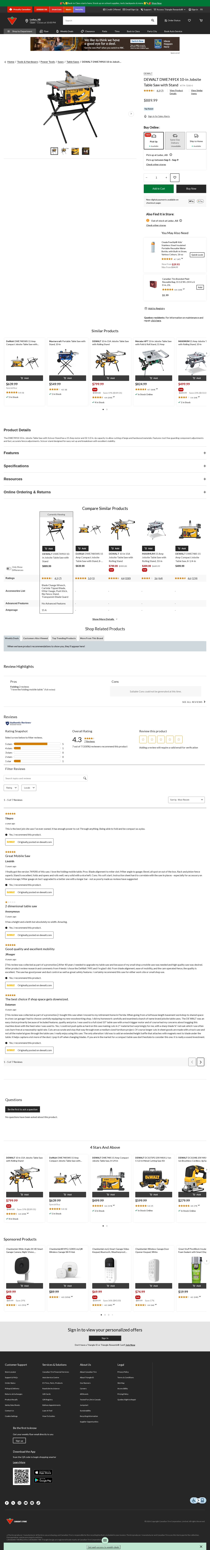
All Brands (84, 1394)
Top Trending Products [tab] (64, 638)
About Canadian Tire (88, 1372)
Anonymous (12, 911)
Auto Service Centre (50, 1377)
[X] (13, 1503)
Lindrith (9, 861)
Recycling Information (89, 1416)
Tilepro (9, 818)
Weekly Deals (66, 31)
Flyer (46, 31)
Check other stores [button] (156, 164)
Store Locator (10, 1372)
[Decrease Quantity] (146, 178)
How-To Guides (48, 1416)
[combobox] (189, 800)
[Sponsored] (105, 44)
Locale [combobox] (27, 788)
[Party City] (79, 9)
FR (201, 9)
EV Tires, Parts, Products (52, 1383)
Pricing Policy (123, 1394)
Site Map (120, 1383)
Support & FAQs (11, 1377)
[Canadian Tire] (42, 9)
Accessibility (122, 1388)
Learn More (19, 1462)
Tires (117, 31)
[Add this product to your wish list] (174, 177)
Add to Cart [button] (159, 188)
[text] (24, 392)
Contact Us (9, 1410)
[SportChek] (57, 9)
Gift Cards (46, 1394)
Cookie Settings (11, 1416)
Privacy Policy (123, 1372)
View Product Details (176, 92)
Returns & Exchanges (14, 1394)
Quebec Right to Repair (126, 1399)
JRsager (10, 954)
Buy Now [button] (191, 188)
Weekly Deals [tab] (12, 638)
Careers (83, 1388)
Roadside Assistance (51, 1388)
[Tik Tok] (38, 1503)
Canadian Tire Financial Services (55, 1372)
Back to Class (133, 31)
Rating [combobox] (9, 788)
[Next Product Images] (131, 114)
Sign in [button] (195, 9)
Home (10, 61)
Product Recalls (11, 1399)
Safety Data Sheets (12, 1405)
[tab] (153, 140)
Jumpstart (84, 1405)
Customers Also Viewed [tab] (35, 638)
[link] (155, 91)
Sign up (19, 1441)
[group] (110, 388)
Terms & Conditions (125, 1377)
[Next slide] (206, 353)
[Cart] (201, 20)
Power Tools (48, 61)
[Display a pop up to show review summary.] (183, 259)
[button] (153, 20)
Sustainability (85, 1410)
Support (148, 9)
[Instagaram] (19, 1503)
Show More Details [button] (103, 619)
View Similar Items (197, 92)
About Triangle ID (87, 1377)
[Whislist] (189, 20)
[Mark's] (68, 9)
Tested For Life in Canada (90, 1399)
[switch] (10, 568)
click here (156, 320)
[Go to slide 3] (75, 151)
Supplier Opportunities (89, 1422)
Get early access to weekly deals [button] (103, 1547)
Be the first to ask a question (23, 1109)
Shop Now (157, 3)
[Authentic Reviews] (18, 723)
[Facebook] (7, 1503)
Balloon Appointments (51, 1405)
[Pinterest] (32, 1503)
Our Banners (85, 1383)
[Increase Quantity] (166, 178)
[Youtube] (26, 1503)
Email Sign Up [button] (132, 9)
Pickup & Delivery (12, 1388)
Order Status (174, 20)
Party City (152, 31)
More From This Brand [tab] (91, 638)
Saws (61, 61)
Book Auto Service (173, 31)
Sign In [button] (105, 1338)
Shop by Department (22, 31)
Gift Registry (47, 1399)
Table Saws (72, 61)
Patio (104, 31)
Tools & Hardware (27, 61)
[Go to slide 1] (54, 151)
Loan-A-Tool (47, 1410)
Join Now (130, 1345)
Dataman (10, 1004)
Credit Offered (113, 9)
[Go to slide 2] (64, 151)
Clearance (90, 31)
